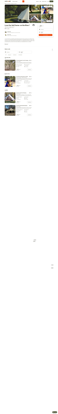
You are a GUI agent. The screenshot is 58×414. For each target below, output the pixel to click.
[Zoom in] (52, 49)
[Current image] (9, 102)
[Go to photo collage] (17, 14)
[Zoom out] (52, 50)
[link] (18, 65)
